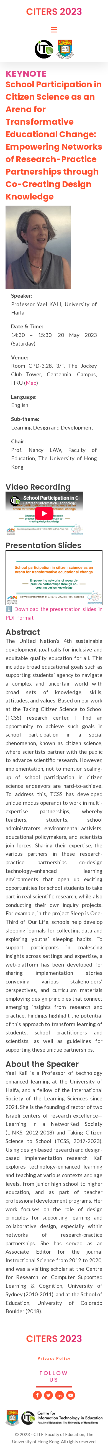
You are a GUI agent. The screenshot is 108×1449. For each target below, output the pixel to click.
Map (31, 383)
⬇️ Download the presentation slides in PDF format (54, 613)
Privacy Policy (54, 1358)
